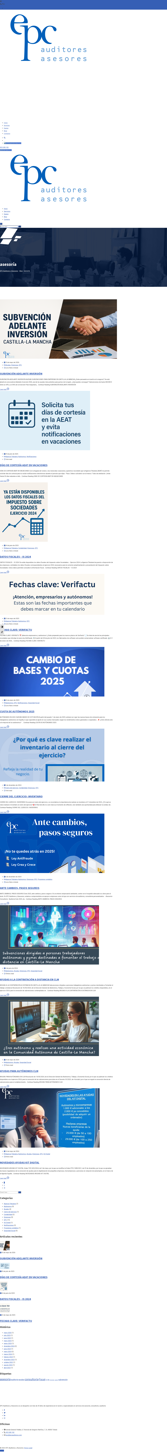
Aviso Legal (28, 1448)
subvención (63, 1380)
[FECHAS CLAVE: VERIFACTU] (5, 1312)
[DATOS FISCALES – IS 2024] (4, 1290)
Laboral (56, 1380)
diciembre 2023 (9, 1360)
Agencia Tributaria (12, 457)
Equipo (6, 128)
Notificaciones (31, 457)
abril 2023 (7, 1368)
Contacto (7, 133)
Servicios (7, 125)
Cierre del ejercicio (12, 788)
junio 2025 (7, 1338)
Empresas (14, 365)
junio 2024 (7, 1349)
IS (46, 1380)
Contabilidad (22, 548)
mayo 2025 (7, 1341)
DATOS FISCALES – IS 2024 (15, 556)
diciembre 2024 (9, 1346)
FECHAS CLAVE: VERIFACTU (16, 629)
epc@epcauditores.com (9, 1)
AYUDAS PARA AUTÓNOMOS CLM (19, 1071)
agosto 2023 (8, 1365)
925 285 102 (9, 4)
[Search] (4, 138)
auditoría (14, 1380)
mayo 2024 (7, 1351)
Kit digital (52, 1380)
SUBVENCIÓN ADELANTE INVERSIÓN (21, 373)
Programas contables (45, 879)
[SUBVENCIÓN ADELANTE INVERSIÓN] (5, 1250)
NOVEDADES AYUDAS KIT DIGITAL (19, 1162)
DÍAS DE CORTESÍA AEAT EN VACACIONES (23, 465)
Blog (5, 131)
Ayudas (8, 365)
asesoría (5, 1379)
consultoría (31, 1379)
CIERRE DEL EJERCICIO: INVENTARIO (21, 796)
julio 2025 (7, 1335)
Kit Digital (46, 1154)
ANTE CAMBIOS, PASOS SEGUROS (19, 888)
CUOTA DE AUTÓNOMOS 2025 (17, 711)
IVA (48, 1380)
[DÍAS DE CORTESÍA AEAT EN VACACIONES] (5, 1269)
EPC (20, 365)
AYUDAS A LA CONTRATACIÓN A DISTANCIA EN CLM (29, 979)
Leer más (3, 389)
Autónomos (22, 457)
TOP (2, 1451)
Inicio (6, 123)
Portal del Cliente (6, 150)
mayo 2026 (7, 1333)
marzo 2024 (8, 1354)
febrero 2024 (8, 1357)
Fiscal (42, 1379)
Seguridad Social (33, 703)
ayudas (21, 1380)
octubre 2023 (8, 1362)
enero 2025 (8, 1343)
